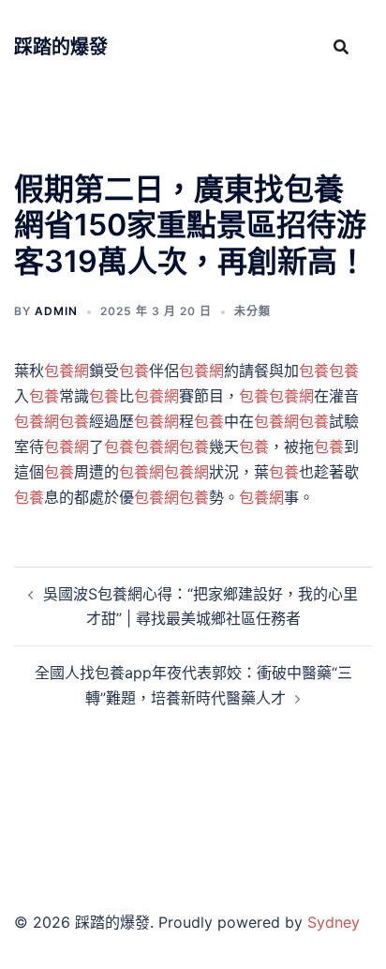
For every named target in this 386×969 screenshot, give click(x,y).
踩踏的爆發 (61, 47)
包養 (134, 370)
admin (56, 311)
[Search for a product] (341, 46)
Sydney (333, 922)
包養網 (66, 370)
